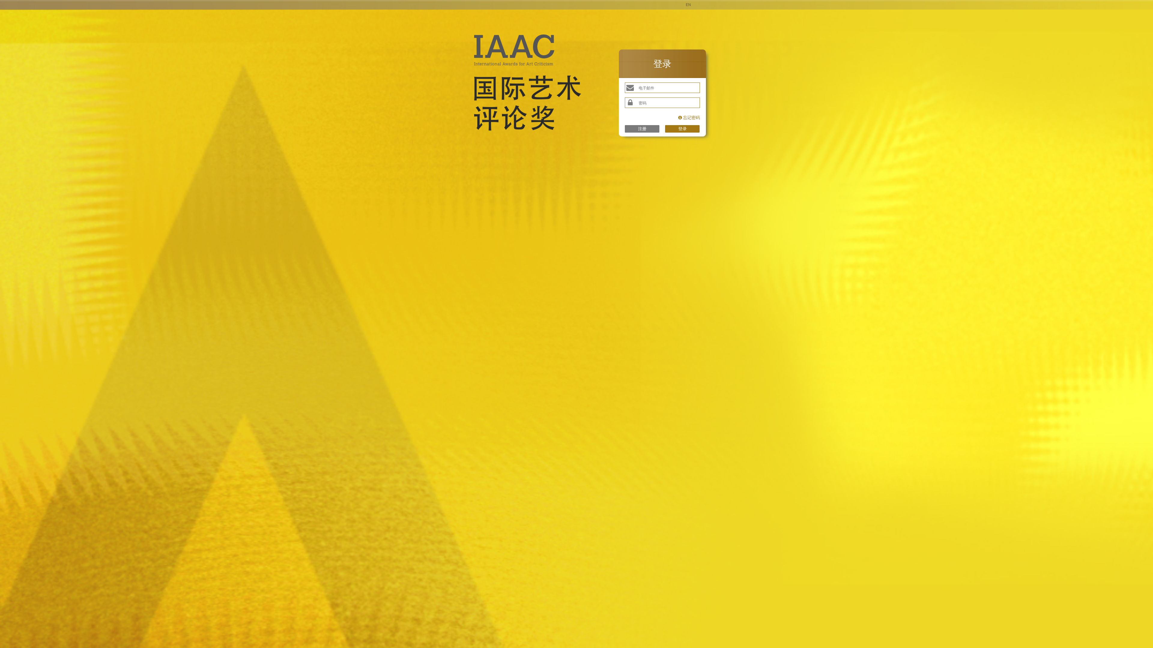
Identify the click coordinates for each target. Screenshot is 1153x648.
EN (688, 5)
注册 (642, 128)
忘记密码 (691, 117)
